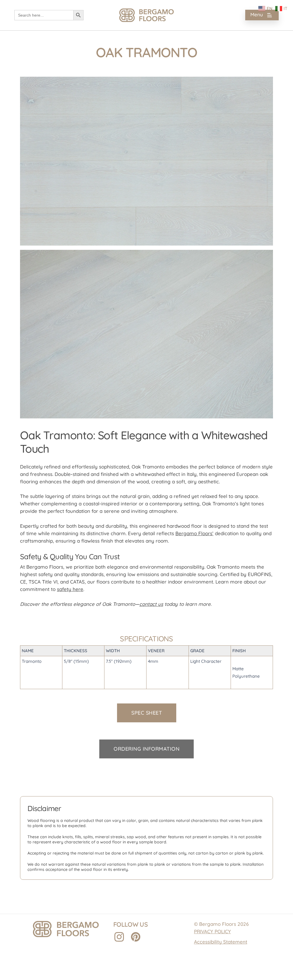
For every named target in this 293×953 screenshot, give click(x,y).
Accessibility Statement (220, 942)
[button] (262, 15)
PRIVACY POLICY (212, 931)
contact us (151, 604)
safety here (70, 589)
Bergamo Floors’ (194, 533)
